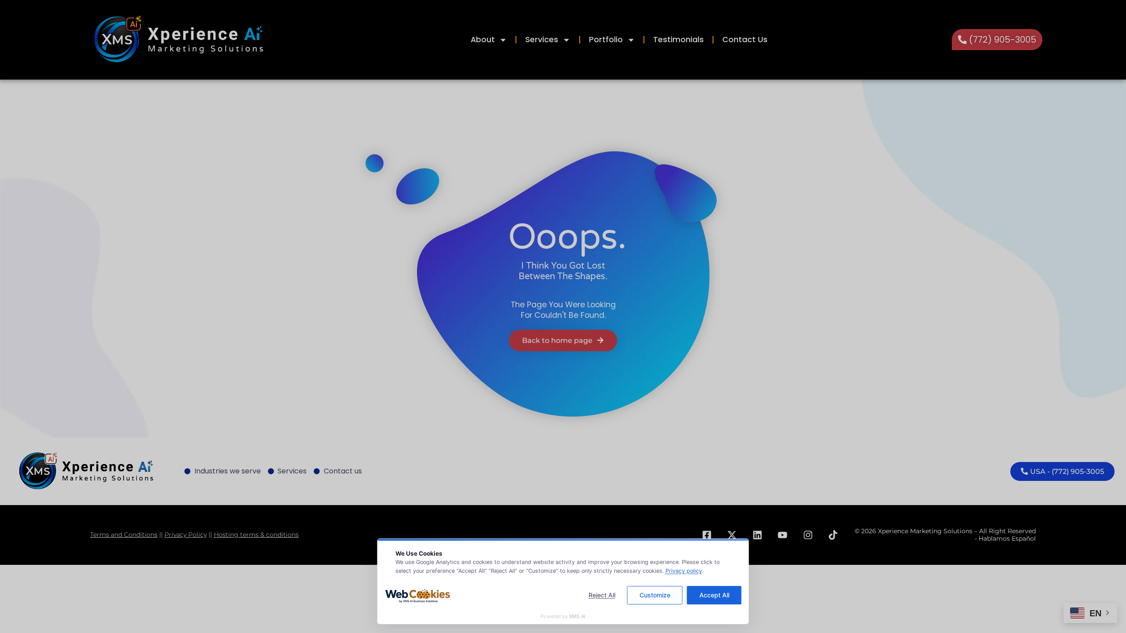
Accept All (714, 595)
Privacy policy (683, 571)
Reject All (602, 595)
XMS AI (577, 616)
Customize (655, 595)
